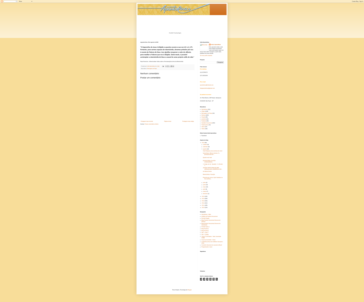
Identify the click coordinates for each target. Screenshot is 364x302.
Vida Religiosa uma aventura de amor (212, 151)
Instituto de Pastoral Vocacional (209, 216)
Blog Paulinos (205, 228)
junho (204, 184)
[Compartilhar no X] (170, 66)
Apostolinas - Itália (206, 214)
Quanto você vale (207, 157)
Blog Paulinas (205, 230)
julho (204, 182)
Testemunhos (204, 125)
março (205, 191)
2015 (203, 196)
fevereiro (205, 193)
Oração (203, 117)
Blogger (190, 290)
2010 (203, 207)
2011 (203, 205)
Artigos (203, 111)
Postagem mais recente (147, 121)
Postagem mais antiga (188, 121)
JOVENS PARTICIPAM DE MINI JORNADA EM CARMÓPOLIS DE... (212, 168)
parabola (203, 119)
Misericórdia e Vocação (209, 174)
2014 (203, 198)
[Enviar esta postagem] (163, 66)
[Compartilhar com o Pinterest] (173, 66)
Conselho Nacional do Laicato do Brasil (211, 245)
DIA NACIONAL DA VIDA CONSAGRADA (209, 161)
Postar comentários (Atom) (151, 124)
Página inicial (167, 121)
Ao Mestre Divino (207, 171)
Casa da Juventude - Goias (208, 239)
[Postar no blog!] (168, 66)
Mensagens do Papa (152, 68)
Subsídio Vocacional (206, 123)
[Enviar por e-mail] (166, 66)
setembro (205, 146)
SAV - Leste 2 (204, 232)
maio (204, 187)
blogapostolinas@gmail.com (207, 88)
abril (204, 189)
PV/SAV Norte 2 (205, 226)
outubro (205, 144)
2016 (203, 142)
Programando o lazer (206, 247)
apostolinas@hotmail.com (206, 85)
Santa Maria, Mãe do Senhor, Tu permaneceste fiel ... (211, 154)
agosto (205, 149)
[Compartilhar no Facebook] (171, 66)
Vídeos (203, 128)
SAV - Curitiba (205, 234)
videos (203, 126)
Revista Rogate (205, 218)
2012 (203, 203)
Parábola (203, 121)
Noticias (203, 115)
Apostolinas (204, 109)
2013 (203, 201)
